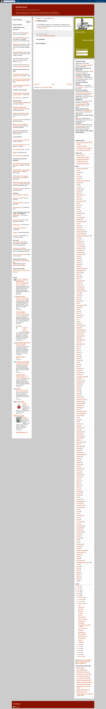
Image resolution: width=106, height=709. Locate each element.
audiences (79, 188)
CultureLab (19, 326)
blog (78, 209)
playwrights (52, 35)
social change (80, 505)
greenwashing (80, 335)
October (80, 601)
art (77, 184)
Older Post (69, 84)
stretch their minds (42, 27)
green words (81, 642)
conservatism (80, 246)
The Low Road (16, 149)
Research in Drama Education (20, 108)
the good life (80, 532)
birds (78, 207)
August (80, 644)
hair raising (80, 611)
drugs (78, 278)
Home (53, 84)
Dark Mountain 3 (17, 130)
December (81, 597)
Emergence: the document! (19, 248)
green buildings (80, 329)
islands (78, 352)
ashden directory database (83, 157)
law (77, 362)
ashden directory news (82, 161)
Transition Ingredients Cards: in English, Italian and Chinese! (22, 377)
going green (79, 325)
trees (78, 556)
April (79, 652)
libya (78, 366)
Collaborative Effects (18, 202)
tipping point (80, 544)
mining (78, 387)
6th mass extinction (81, 168)
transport (79, 554)
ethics (78, 293)
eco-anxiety (79, 280)
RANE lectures (16, 224)
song (78, 513)
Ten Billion (79, 529)
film (78, 303)
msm (78, 391)
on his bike (80, 613)
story (78, 523)
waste (78, 566)
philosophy (46, 35)
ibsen (78, 346)
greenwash (79, 333)
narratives (79, 397)
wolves (78, 578)
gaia (78, 321)
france (78, 311)
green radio (80, 609)
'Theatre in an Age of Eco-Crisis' (22, 66)
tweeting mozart (80, 668)
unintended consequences (83, 562)
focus (79, 605)
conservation (80, 244)
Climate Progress (20, 357)
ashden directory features (83, 159)
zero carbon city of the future (84, 678)
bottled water (80, 213)
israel (78, 354)
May (79, 650)
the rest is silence (82, 628)
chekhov (79, 225)
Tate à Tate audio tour (18, 155)
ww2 (78, 580)
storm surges (80, 521)
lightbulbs (79, 368)
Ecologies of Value (17, 198)
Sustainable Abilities (18, 52)
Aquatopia (15, 207)
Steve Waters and (17, 260)
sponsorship (80, 515)
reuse (78, 478)
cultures (79, 260)
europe (78, 297)
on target (80, 615)
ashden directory (81, 155)
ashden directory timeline (83, 163)
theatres (79, 538)
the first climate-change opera (84, 680)
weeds (78, 574)
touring (78, 548)
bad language (80, 195)
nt (77, 417)
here (14, 49)
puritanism (79, 464)
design (78, 274)
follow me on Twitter (88, 40)
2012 (78, 588)
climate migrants (81, 233)
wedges (78, 572)
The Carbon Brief (20, 312)
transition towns (80, 552)
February (80, 656)
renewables (79, 474)
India (78, 348)
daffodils (79, 264)
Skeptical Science (20, 296)
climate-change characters (83, 235)
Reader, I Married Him (25, 403)
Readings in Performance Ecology (21, 113)
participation (80, 431)
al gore (78, 176)
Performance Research (18, 107)
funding (78, 317)
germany (79, 323)
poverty (78, 458)
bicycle (78, 205)
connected (79, 241)
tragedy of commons (82, 550)
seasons (79, 499)
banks (78, 199)
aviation (78, 190)
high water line (80, 340)
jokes (78, 356)
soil (77, 509)
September (81, 603)
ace (78, 170)
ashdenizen (21, 7)
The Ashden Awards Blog (22, 362)
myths (78, 395)
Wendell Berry (16, 215)
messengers (80, 380)
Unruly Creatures (17, 97)
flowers (78, 307)
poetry (78, 450)
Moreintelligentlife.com (22, 432)
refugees (79, 472)
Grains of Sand (20, 415)
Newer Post (37, 84)
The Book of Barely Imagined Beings (22, 102)
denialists (79, 272)
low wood (79, 374)
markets (79, 378)
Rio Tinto (79, 485)
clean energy (80, 229)
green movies (80, 331)
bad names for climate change (84, 674)
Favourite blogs (79, 77)
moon (78, 389)
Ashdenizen (78, 118)
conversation (80, 250)
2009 (78, 593)
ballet (78, 197)
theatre (78, 536)
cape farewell (80, 217)
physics (78, 440)
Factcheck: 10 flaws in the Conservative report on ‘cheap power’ (23, 314)
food (78, 309)
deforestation (80, 270)
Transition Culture (20, 374)
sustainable (79, 527)
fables (78, 299)
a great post (80, 87)
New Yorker (79, 407)
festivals (79, 301)
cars (78, 223)
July (79, 646)
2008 (78, 595)
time (78, 542)
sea (78, 497)
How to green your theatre (19, 265)
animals (78, 182)
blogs (78, 211)
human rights (80, 344)
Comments (80, 54)
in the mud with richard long (83, 676)
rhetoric (78, 480)
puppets (79, 462)
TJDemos (15, 232)
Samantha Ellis (20, 401)
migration (79, 384)
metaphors (79, 382)
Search (17, 358)
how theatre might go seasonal (84, 148)
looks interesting (82, 634)
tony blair (79, 546)
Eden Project (80, 286)
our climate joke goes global (83, 150)
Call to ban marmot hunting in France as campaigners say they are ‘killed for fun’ (22, 284)
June (79, 648)
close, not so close (82, 619)
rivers (78, 487)
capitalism (79, 219)
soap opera (79, 503)
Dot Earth (18, 388)
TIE (78, 540)
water (78, 568)
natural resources (81, 399)
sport (78, 517)
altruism (79, 178)
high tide (79, 337)
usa (78, 564)
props (78, 460)
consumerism (80, 248)
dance (78, 266)
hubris (78, 342)
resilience (79, 476)
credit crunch (80, 254)
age (78, 174)
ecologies (79, 284)
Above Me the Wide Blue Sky (20, 144)
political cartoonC (81, 454)
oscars (78, 429)
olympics (79, 423)
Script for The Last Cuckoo (19, 254)
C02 (78, 215)
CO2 (78, 237)
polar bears (79, 452)
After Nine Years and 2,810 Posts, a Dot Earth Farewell (22, 391)
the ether (80, 640)
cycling (78, 262)
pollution (79, 456)
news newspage (80, 413)
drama (41, 35)
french (78, 313)
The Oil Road (16, 119)
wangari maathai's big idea (83, 689)
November (81, 599)
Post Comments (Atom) (46, 87)
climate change (80, 231)
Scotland (79, 495)
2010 (78, 591)
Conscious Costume (20, 345)
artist (78, 186)
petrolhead (79, 433)
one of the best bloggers (86, 65)
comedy (79, 240)
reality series (80, 468)
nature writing (80, 401)
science (78, 493)
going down (80, 630)
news (78, 409)
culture (78, 258)
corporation (79, 252)
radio (78, 466)
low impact (79, 372)
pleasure (79, 448)
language (79, 360)
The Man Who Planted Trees (20, 37)
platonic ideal (81, 607)
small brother (81, 623)
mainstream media (81, 376)
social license (80, 507)
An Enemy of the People (83, 180)
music (78, 393)
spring (78, 519)
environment (80, 289)
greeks (78, 327)
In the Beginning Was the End (20, 140)
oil (77, 421)
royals (78, 489)
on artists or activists (82, 146)
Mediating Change (17, 44)
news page (79, 415)
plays (78, 444)
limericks (79, 370)
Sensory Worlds (17, 220)
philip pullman (80, 436)
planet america (80, 442)
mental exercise (42, 21)
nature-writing (80, 403)
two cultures (80, 560)
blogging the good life (82, 691)
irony (78, 350)
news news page (81, 411)
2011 (78, 589)
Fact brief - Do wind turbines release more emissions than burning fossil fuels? (22, 299)
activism (79, 172)
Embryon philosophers (25, 417)
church (78, 227)
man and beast (81, 621)
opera (78, 425)
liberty (78, 364)
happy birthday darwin (82, 670)
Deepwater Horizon (81, 268)
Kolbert (78, 358)
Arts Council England (18, 241)
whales (78, 576)
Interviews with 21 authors (19, 227)
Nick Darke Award (17, 188)
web (78, 570)
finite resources (80, 305)
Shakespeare (80, 501)
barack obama (80, 201)
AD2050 (15, 152)
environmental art (81, 291)
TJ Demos (15, 235)
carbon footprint (80, 221)
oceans (78, 419)
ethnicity (79, 295)
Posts (78, 51)
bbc (78, 203)
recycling (79, 470)
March (80, 654)
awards (78, 193)
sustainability (80, 525)
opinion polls (80, 427)
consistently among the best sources (84, 93)
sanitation (79, 491)
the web (78, 534)
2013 (78, 586)
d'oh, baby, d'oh (81, 617)
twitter (78, 558)
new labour (79, 405)
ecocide (78, 282)
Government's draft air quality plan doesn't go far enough (22, 364)
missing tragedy (82, 638)
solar (78, 511)
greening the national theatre (83, 684)
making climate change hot (83, 672)
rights (78, 482)
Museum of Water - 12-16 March (20, 194)
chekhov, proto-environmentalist (84, 682)
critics (78, 256)
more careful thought (80, 126)
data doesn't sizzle (82, 636)
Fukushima (79, 315)
